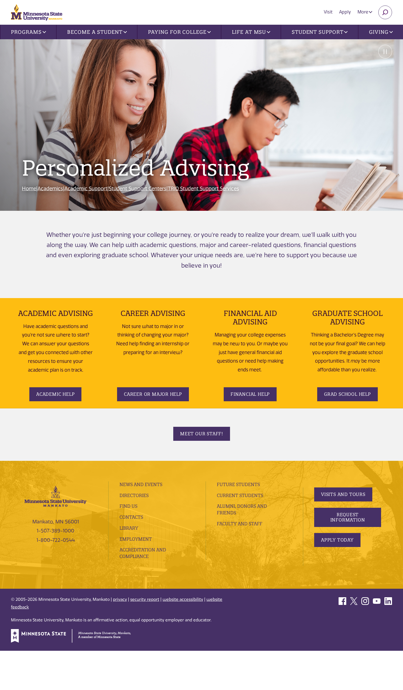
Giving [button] (378, 32)
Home (29, 189)
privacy (120, 599)
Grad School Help (347, 394)
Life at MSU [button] (249, 32)
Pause (385, 51)
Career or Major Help (153, 394)
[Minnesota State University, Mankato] (55, 496)
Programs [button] (26, 32)
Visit (328, 12)
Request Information (347, 517)
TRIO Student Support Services (203, 189)
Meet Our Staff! (201, 433)
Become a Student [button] (94, 32)
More (363, 12)
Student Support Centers (137, 189)
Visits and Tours (343, 494)
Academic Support (85, 189)
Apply (345, 12)
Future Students (238, 484)
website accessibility (183, 599)
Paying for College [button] (177, 32)
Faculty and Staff (239, 523)
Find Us (128, 506)
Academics (50, 189)
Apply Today (337, 540)
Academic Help (55, 394)
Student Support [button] (318, 32)
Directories (134, 495)
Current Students (240, 495)
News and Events (141, 484)
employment (136, 539)
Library (129, 528)
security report (144, 599)
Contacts (131, 517)
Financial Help (250, 394)
